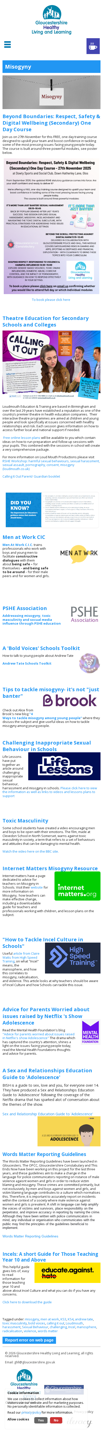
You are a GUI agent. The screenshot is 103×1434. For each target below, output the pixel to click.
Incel (71, 1327)
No (56, 1420)
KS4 (71, 1319)
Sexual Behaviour (35, 1327)
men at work (49, 1319)
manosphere (86, 1327)
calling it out (55, 1323)
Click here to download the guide (27, 1302)
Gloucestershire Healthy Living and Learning (48, 1353)
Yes (41, 1420)
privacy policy (31, 1412)
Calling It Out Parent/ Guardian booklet (31, 476)
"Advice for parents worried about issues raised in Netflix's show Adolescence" (38, 1036)
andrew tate (84, 1319)
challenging (58, 1327)
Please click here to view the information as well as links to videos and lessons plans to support (49, 792)
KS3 (63, 1319)
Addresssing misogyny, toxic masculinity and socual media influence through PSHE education (32, 619)
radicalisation (12, 1331)
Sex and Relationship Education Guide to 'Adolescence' (47, 1114)
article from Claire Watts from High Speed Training (21, 957)
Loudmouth (74, 1323)
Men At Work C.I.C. (18, 544)
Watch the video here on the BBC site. (30, 851)
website (37, 887)
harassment (11, 1327)
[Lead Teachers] (93, 46)
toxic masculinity (14, 1323)
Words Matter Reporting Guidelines (30, 1236)
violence (30, 1331)
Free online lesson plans (21, 437)
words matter (48, 1331)
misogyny (32, 1319)
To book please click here (51, 299)
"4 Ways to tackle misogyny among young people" (42, 716)
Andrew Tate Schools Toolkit (27, 663)
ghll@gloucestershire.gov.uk (34, 1362)
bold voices (36, 1323)
